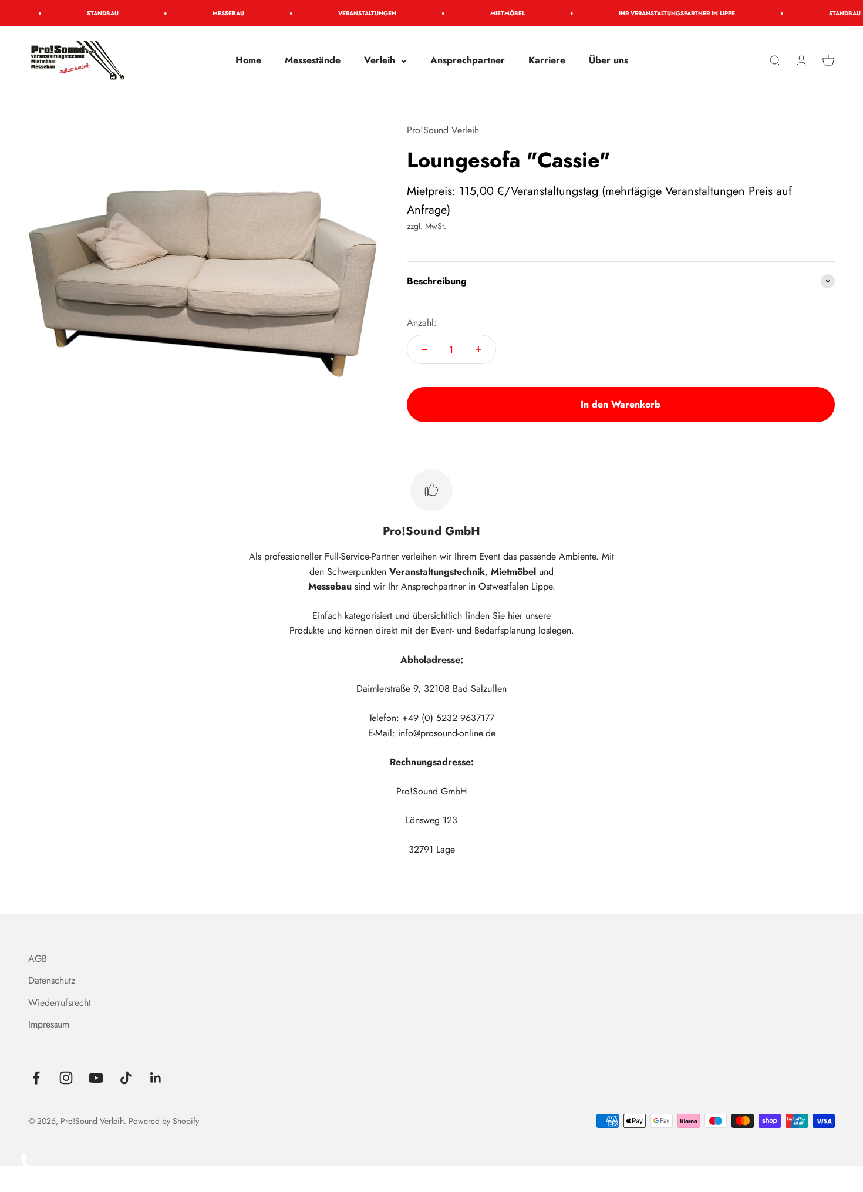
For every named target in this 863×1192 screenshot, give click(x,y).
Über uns (608, 60)
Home (248, 60)
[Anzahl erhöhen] (478, 349)
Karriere (546, 60)
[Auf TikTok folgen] (126, 1078)
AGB (37, 958)
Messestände (313, 60)
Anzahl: (422, 322)
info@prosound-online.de (446, 733)
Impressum (48, 1024)
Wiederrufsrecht (59, 1002)
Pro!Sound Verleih (443, 130)
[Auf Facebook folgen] (36, 1078)
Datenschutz (51, 980)
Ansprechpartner (467, 60)
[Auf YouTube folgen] (96, 1078)
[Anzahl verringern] (424, 349)
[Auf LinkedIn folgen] (156, 1078)
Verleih (379, 60)
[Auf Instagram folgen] (66, 1078)
